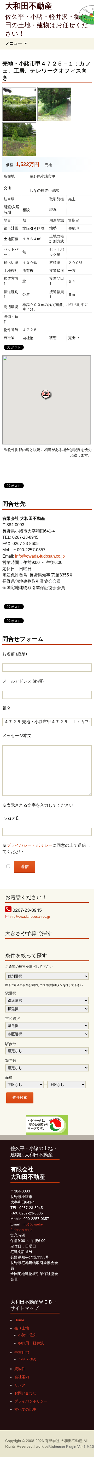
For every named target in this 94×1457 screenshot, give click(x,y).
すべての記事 (25, 1409)
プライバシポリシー (30, 1401)
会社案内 (21, 1377)
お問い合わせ (25, 1393)
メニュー (13, 43)
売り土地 (21, 1328)
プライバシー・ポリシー (29, 845)
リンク (19, 1385)
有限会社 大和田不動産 (64, 1441)
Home (19, 1320)
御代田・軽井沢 (31, 1343)
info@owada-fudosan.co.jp (40, 556)
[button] (46, 394)
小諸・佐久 (27, 1335)
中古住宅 (21, 1352)
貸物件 (19, 1369)
